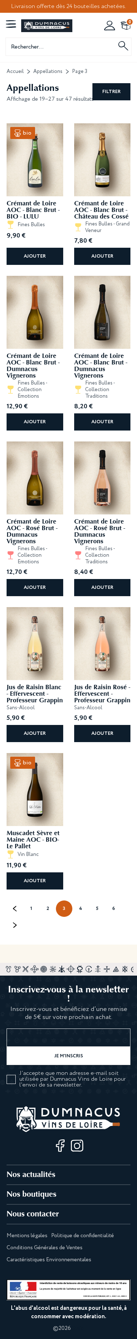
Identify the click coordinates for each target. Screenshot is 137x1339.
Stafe (78, 1328)
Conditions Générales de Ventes (45, 1248)
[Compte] (109, 25)
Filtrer (111, 91)
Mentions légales (27, 1236)
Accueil (15, 71)
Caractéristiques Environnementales (49, 1260)
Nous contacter (33, 1214)
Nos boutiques (31, 1194)
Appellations (47, 71)
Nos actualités (31, 1174)
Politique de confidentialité (82, 1236)
